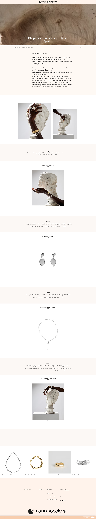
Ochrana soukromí (7, 517)
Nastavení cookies (86, 517)
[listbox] (67, 2)
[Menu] (15, 1)
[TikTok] (65, 500)
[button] (67, 2)
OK (92, 517)
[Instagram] (60, 500)
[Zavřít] (94, 517)
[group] (48, 463)
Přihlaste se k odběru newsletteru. (29, 487)
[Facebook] (62, 500)
